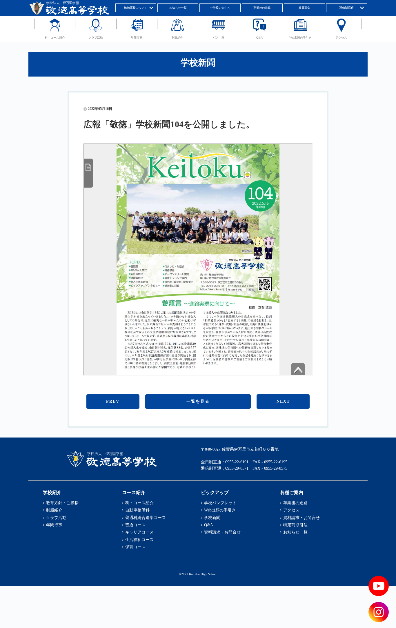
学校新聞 (212, 518)
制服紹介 (177, 37)
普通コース (135, 525)
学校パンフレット (220, 503)
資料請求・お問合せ (222, 532)
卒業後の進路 (262, 7)
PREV (112, 401)
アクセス (341, 37)
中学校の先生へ (220, 7)
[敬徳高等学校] (111, 466)
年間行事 (136, 37)
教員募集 (304, 7)
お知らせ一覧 (178, 7)
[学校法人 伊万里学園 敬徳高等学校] (68, 14)
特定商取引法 (295, 525)
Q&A (259, 37)
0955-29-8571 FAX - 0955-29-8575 (256, 468)
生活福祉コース (139, 540)
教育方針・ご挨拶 (62, 503)
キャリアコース (139, 532)
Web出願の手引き (300, 37)
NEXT (283, 401)
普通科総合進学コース (145, 518)
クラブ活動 (95, 37)
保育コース (135, 547)
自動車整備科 (137, 510)
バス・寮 (218, 37)
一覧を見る (198, 401)
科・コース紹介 (55, 37)
